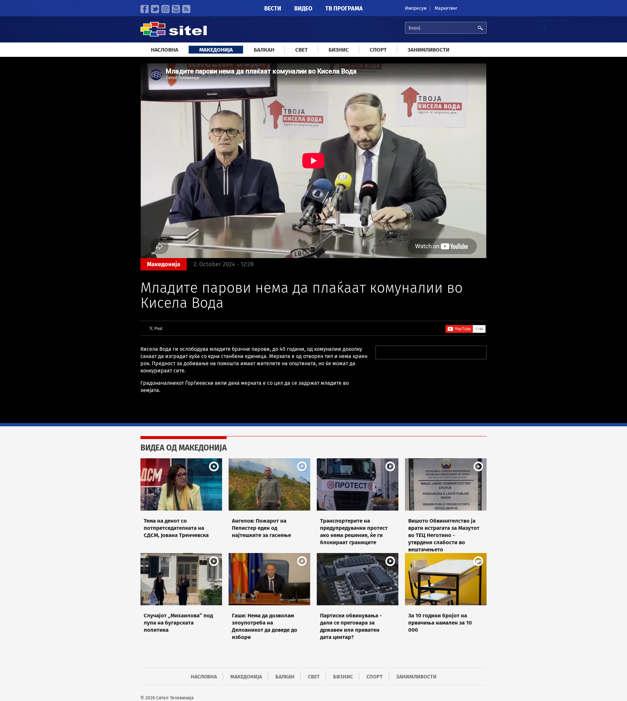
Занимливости (428, 49)
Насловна (164, 49)
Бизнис (339, 49)
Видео (303, 8)
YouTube (176, 9)
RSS (186, 9)
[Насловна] (173, 36)
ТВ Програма (344, 8)
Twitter (155, 9)
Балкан (264, 49)
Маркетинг (446, 8)
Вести (272, 8)
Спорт (378, 49)
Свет (301, 49)
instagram (165, 9)
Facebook (144, 9)
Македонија (216, 49)
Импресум (415, 8)
